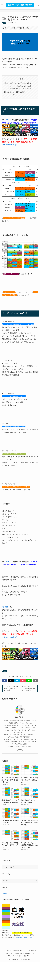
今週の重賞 (16, 951)
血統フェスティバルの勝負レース (15, 953)
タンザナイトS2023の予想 (15, 92)
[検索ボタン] (37, 4)
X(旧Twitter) (23, 951)
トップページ (7, 951)
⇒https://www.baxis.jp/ (9, 145)
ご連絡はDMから (27, 956)
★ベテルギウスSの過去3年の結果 (20, 86)
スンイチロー (20, 717)
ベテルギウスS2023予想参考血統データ (20, 83)
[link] (18, 750)
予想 (5, 22)
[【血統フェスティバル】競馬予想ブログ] (20, 4)
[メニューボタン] (2, 4)
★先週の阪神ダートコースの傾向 (20, 89)
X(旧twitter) (5, 893)
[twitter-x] (21, 750)
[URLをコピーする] (35, 680)
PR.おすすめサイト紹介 (14, 956)
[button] (4, 680)
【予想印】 (13, 95)
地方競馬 (33, 951)
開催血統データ (29, 953)
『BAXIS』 (8, 120)
